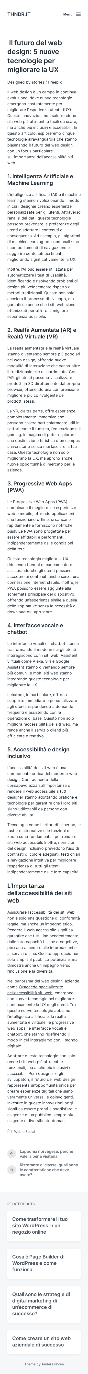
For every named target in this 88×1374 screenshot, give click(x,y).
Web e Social (24, 1131)
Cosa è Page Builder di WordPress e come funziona (38, 1263)
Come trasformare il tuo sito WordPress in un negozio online (40, 1225)
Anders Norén (53, 1364)
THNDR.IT (19, 14)
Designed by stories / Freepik (34, 82)
